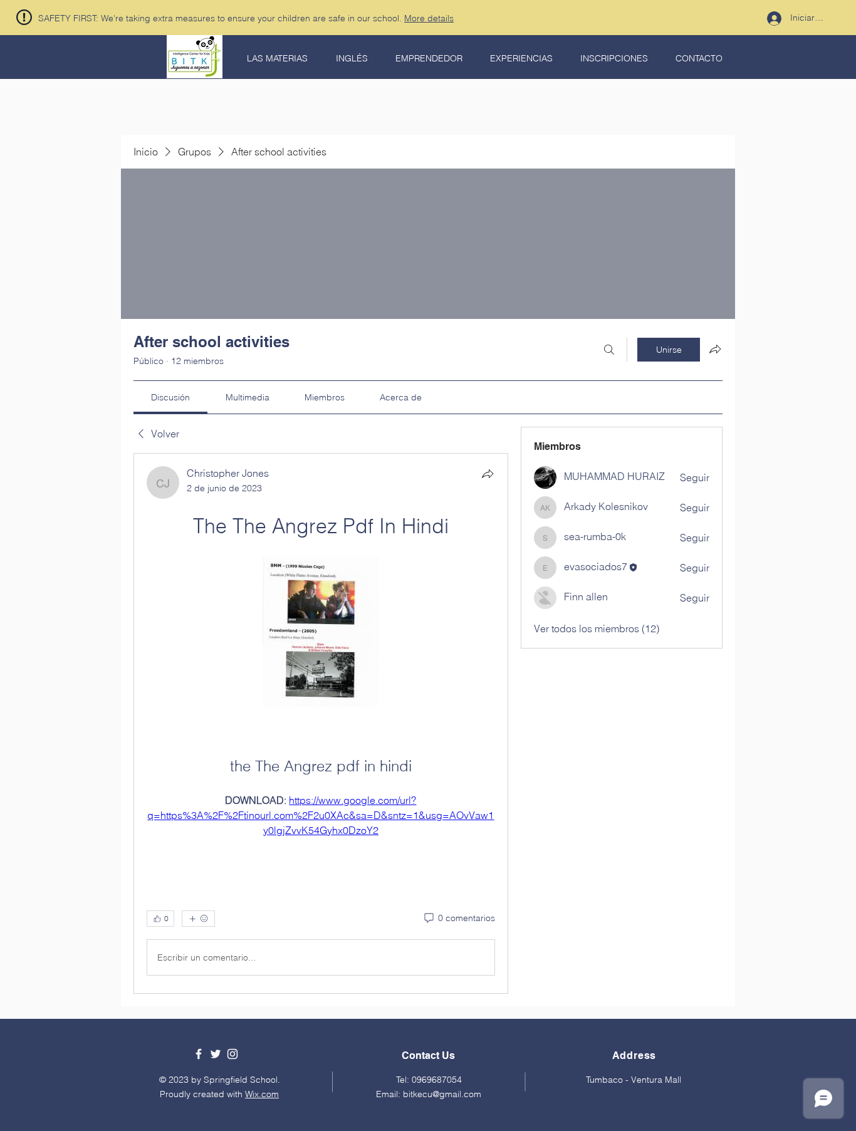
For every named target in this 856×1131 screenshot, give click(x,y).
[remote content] (321, 633)
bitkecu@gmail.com (442, 1094)
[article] (320, 723)
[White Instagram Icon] (232, 1054)
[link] (170, 397)
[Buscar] (609, 350)
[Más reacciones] (198, 918)
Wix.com (262, 1094)
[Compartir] (487, 473)
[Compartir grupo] (715, 349)
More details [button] (429, 18)
